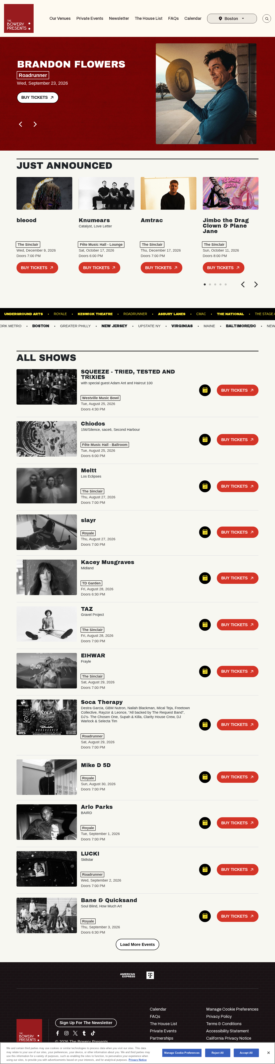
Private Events (89, 18)
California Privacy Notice (228, 1038)
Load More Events (137, 944)
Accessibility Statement (227, 1031)
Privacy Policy (219, 1016)
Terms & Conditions (224, 1023)
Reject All (218, 1052)
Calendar (193, 18)
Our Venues (60, 18)
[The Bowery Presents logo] (19, 18)
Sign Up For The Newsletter (86, 1022)
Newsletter (119, 18)
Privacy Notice (138, 1059)
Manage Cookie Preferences (182, 1052)
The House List (148, 18)
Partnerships (161, 1038)
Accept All (246, 1052)
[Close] (268, 1052)
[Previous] (21, 124)
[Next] (34, 124)
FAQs (173, 18)
